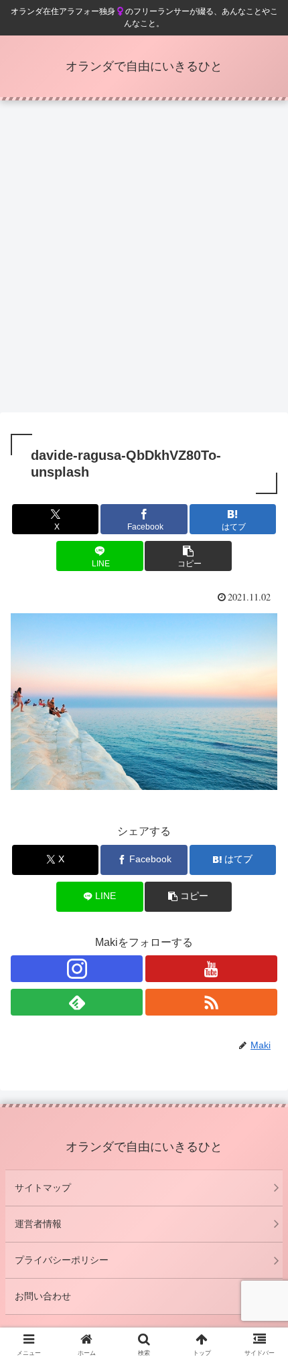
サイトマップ (43, 1187)
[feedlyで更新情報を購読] (77, 1002)
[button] (188, 556)
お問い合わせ (43, 1296)
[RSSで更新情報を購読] (211, 1002)
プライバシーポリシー (62, 1260)
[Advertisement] (144, 260)
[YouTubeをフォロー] (211, 968)
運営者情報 (38, 1223)
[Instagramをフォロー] (77, 968)
